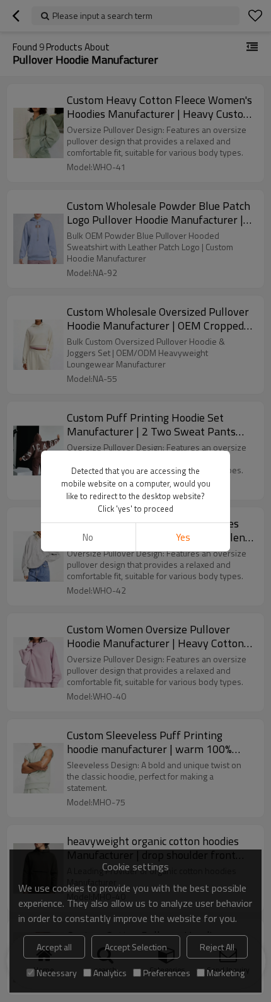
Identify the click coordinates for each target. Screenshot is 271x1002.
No (88, 537)
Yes (183, 537)
